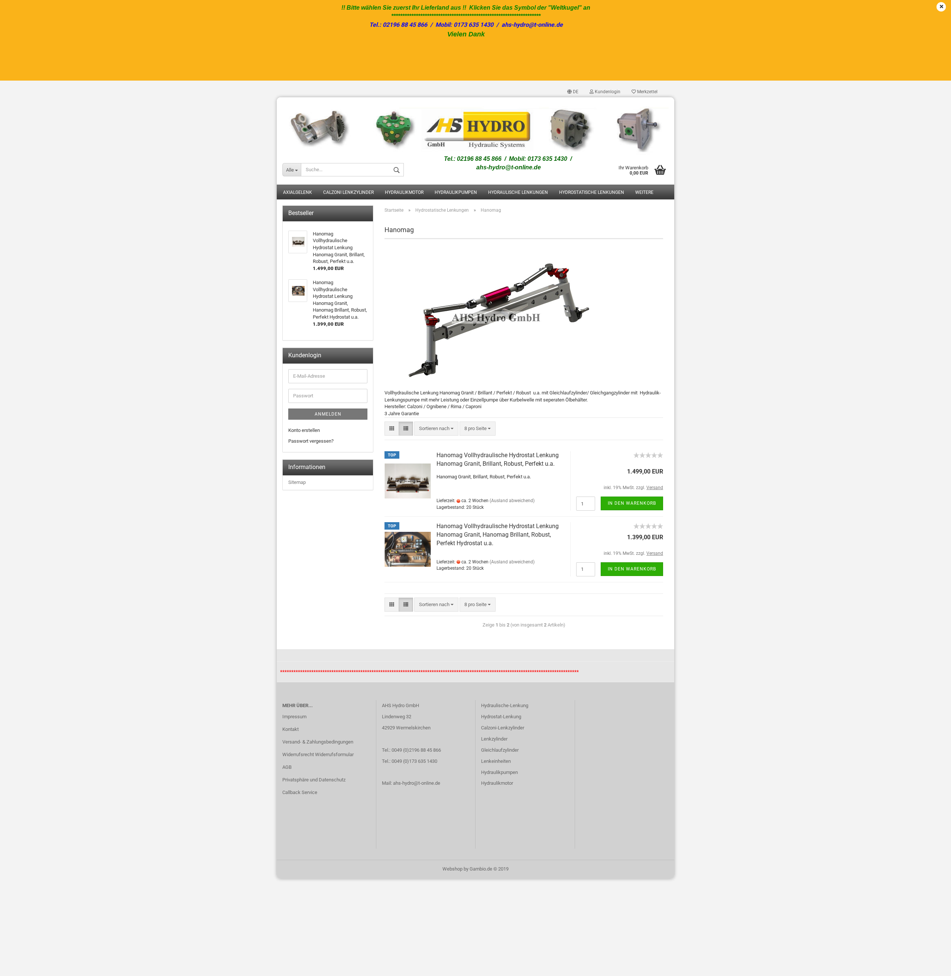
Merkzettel (647, 91)
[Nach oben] (930, 965)
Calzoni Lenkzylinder (348, 192)
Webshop (452, 869)
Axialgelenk (297, 192)
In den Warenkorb (632, 503)
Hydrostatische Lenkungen (591, 192)
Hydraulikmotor (404, 192)
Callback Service (299, 792)
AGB (287, 767)
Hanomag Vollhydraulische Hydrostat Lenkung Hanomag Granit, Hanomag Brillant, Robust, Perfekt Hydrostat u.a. (497, 535)
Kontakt (290, 729)
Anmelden (328, 414)
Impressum (294, 716)
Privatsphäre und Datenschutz (313, 780)
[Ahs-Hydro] (475, 126)
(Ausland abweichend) (512, 500)
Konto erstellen (304, 430)
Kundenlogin (607, 91)
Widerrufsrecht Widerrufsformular (318, 754)
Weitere (644, 192)
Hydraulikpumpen (456, 192)
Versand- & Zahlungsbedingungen (317, 742)
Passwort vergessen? (311, 441)
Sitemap (297, 482)
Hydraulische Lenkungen (518, 192)
